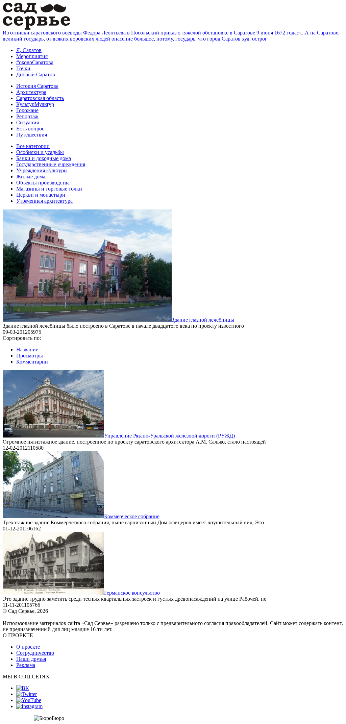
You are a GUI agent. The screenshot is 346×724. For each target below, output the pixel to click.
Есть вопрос (30, 128)
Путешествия (31, 135)
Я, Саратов (29, 50)
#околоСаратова (34, 62)
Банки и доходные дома (43, 158)
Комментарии (32, 362)
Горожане (27, 110)
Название (27, 349)
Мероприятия (32, 56)
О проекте (28, 647)
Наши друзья (31, 659)
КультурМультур (35, 104)
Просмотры (29, 355)
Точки (23, 68)
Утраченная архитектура (44, 201)
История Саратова (37, 86)
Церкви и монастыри (40, 195)
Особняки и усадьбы (40, 152)
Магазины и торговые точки (49, 189)
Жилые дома (30, 176)
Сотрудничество (35, 653)
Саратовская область (40, 98)
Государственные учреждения (50, 164)
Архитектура (31, 92)
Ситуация (27, 122)
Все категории (33, 146)
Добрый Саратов (35, 74)
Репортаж (27, 116)
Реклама (25, 665)
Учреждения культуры (42, 170)
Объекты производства (43, 182)
